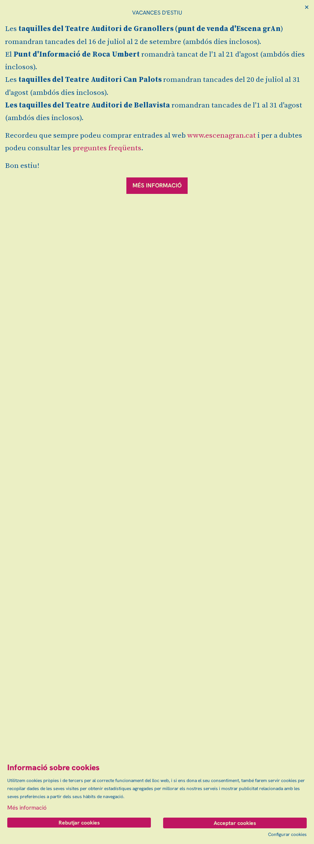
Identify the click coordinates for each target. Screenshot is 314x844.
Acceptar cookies (235, 823)
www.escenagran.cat (221, 135)
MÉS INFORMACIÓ (157, 185)
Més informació (27, 807)
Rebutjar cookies (79, 822)
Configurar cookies (287, 834)
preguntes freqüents (107, 148)
